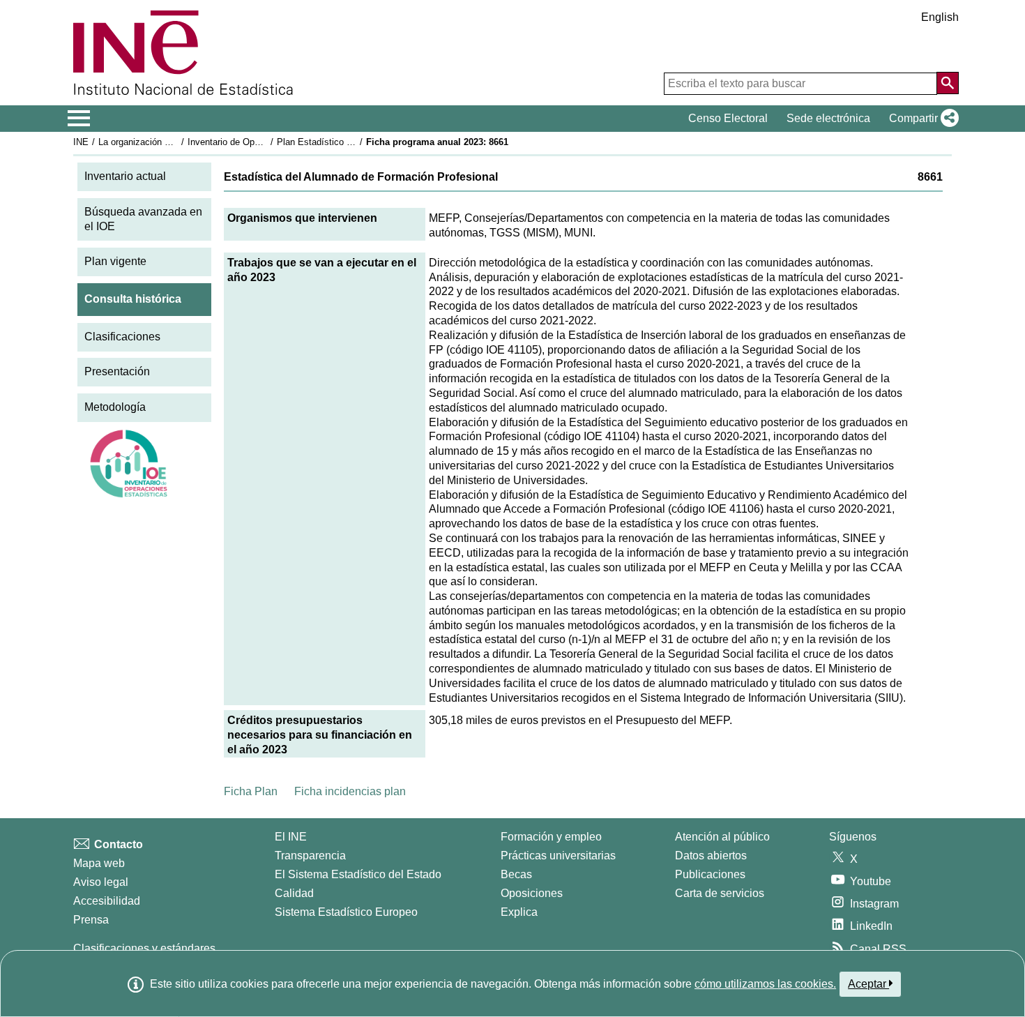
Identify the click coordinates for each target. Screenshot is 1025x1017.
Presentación (117, 371)
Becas (516, 874)
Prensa (91, 920)
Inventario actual (125, 176)
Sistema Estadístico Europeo (346, 912)
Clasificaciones (122, 336)
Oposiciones (532, 893)
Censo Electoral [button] (728, 118)
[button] (921, 118)
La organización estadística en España (176, 142)
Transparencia (310, 855)
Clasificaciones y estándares (144, 948)
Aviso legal (100, 882)
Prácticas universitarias (558, 855)
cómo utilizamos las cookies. (765, 984)
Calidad (294, 893)
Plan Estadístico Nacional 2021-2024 (351, 142)
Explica (519, 912)
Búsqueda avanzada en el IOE (143, 219)
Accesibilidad (106, 901)
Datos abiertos (711, 855)
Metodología (115, 407)
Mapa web (99, 863)
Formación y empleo (551, 837)
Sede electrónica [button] (828, 118)
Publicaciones (710, 874)
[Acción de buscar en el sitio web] (947, 83)
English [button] (940, 17)
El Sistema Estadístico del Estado (358, 874)
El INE (291, 837)
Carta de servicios (719, 893)
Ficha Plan (251, 791)
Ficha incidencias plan (350, 791)
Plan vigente (115, 261)
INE (81, 142)
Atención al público (722, 837)
